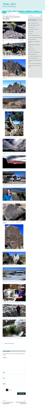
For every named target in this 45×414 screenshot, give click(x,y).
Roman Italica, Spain (31, 27)
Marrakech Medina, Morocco (33, 58)
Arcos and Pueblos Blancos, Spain (33, 25)
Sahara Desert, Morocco (32, 39)
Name (4, 372)
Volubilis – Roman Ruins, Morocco (34, 35)
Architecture (36, 11)
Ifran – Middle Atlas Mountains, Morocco (35, 37)
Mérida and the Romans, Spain (33, 29)
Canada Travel (28, 11)
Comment (5, 357)
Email (4, 378)
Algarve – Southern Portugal (33, 23)
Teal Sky (9, 4)
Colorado (4, 11)
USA (9, 11)
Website (4, 383)
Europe (14, 11)
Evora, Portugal (30, 31)
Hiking (6, 343)
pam (14, 15)
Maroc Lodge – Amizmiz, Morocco (34, 52)
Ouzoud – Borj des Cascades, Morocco (34, 63)
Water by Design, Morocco (32, 54)
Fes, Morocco (30, 33)
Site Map (4, 12)
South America (20, 11)
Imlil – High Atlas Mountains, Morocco (34, 56)
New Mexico (11, 343)
